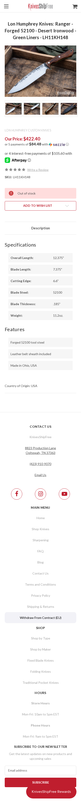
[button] (40, 144)
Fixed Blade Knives (40, 660)
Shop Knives (40, 529)
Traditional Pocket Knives (40, 682)
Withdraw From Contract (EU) (40, 618)
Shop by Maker (40, 649)
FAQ (40, 551)
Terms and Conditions (40, 584)
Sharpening (41, 540)
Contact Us (40, 573)
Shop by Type (40, 638)
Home (40, 518)
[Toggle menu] (6, 6)
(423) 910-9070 (40, 464)
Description (40, 228)
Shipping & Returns (40, 606)
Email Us (40, 475)
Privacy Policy (40, 595)
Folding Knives (40, 671)
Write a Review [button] (38, 170)
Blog (40, 562)
